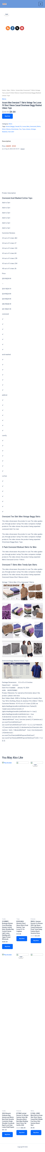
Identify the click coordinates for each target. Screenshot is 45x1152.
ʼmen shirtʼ (11, 132)
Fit (20, 126)
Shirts (13, 90)
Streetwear (14, 129)
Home (4, 90)
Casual (17, 126)
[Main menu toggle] (40, 4)
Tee (20, 129)
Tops (23, 129)
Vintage (33, 129)
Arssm (8, 126)
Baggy (12, 126)
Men (8, 90)
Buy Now (7, 116)
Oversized (33, 126)
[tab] (22, 141)
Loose (24, 126)
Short (4, 129)
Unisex (28, 129)
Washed (4, 132)
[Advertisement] (22, 174)
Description (6, 141)
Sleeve (8, 129)
